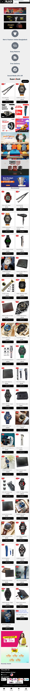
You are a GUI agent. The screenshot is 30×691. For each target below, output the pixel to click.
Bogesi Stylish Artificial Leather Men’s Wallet (21, 603)
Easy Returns (15, 51)
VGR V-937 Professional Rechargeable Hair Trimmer (7, 493)
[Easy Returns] (15, 45)
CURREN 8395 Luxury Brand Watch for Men (6, 427)
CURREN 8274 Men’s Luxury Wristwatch (20, 559)
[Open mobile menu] (2, 1)
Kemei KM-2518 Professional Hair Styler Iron (7, 98)
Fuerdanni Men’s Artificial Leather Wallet (7, 581)
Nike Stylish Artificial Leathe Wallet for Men (22, 404)
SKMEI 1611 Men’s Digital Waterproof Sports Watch (7, 603)
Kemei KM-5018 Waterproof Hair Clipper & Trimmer (7, 360)
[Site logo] (8, 1)
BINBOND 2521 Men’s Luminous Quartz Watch (21, 515)
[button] (8, 102)
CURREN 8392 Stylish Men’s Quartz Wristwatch (21, 360)
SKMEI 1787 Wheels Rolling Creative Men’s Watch (22, 493)
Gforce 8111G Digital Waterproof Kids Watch (6, 206)
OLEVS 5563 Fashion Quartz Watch (20, 427)
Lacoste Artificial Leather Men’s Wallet (7, 515)
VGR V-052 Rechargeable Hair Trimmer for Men (21, 581)
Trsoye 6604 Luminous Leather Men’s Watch (21, 338)
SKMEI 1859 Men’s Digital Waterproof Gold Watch (21, 294)
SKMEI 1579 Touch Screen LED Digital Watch (7, 250)
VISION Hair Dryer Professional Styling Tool (21, 228)
